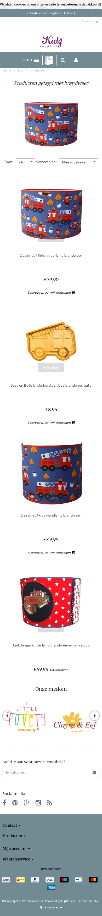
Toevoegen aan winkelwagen (49, 292)
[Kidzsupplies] (51, 41)
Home (7, 70)
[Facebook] (4, 802)
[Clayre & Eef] (75, 722)
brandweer (37, 70)
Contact (87, 21)
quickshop (51, 237)
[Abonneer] (94, 770)
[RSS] (49, 802)
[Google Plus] (27, 802)
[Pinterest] (15, 802)
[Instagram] (38, 802)
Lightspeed (69, 901)
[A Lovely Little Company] (27, 717)
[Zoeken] (63, 60)
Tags (21, 70)
